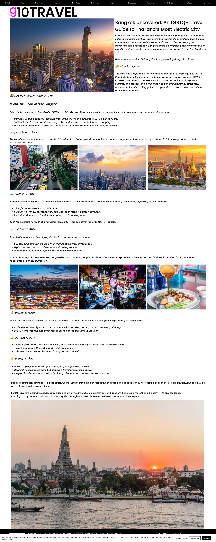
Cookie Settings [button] (182, 538)
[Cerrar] (213, 538)
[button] (38, 3)
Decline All (195, 538)
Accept (206, 538)
